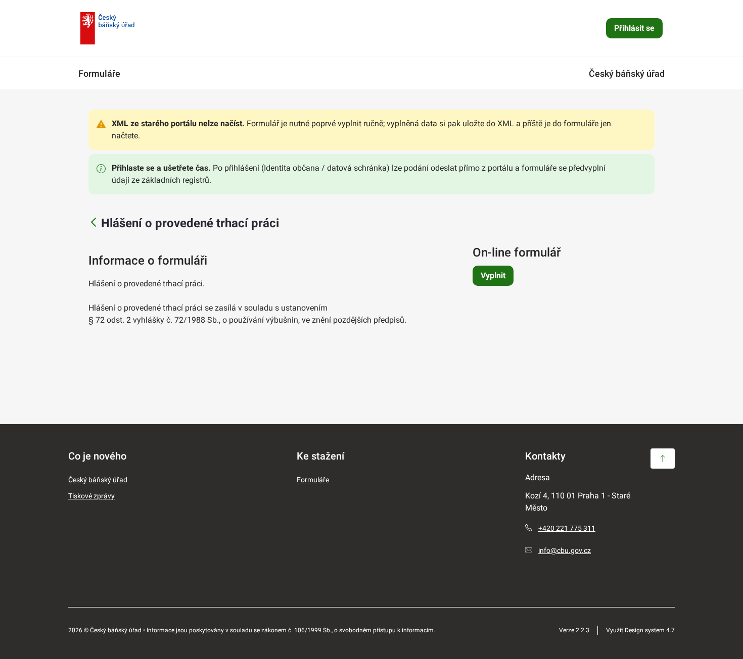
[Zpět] (93, 223)
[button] (663, 458)
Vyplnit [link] (493, 275)
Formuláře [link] (99, 73)
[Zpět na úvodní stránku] (107, 28)
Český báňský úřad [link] (627, 73)
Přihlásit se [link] (634, 28)
